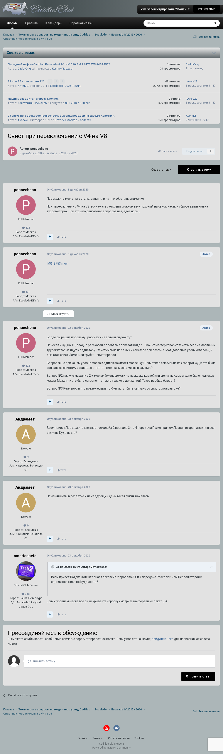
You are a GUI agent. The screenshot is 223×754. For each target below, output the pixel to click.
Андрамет (25, 419)
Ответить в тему (199, 169)
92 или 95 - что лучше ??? (26, 81)
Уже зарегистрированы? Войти (164, 9)
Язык (82, 738)
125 (27, 227)
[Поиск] (215, 23)
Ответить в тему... (44, 661)
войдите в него (162, 639)
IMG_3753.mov (57, 263)
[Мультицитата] (50, 237)
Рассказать (168, 151)
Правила (31, 23)
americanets (25, 555)
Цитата (61, 236)
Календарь (54, 23)
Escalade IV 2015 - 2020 (61, 153)
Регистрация (206, 9)
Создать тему (161, 169)
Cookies (139, 738)
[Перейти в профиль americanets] (26, 571)
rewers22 (191, 81)
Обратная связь (81, 23)
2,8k (27, 594)
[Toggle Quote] (53, 566)
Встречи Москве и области (73, 120)
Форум (12, 23)
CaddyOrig (24, 68)
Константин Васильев (32, 103)
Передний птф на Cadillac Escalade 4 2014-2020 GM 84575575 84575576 (59, 64)
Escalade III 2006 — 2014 (65, 85)
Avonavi (23, 120)
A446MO (23, 85)
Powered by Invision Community (111, 747)
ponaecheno (39, 148)
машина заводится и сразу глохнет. (33, 98)
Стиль (96, 738)
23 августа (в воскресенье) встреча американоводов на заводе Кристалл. (61, 115)
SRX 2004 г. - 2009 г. (77, 103)
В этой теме (196, 23)
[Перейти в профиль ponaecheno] (12, 151)
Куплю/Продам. (62, 68)
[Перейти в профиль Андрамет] (26, 434)
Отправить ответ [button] (198, 676)
